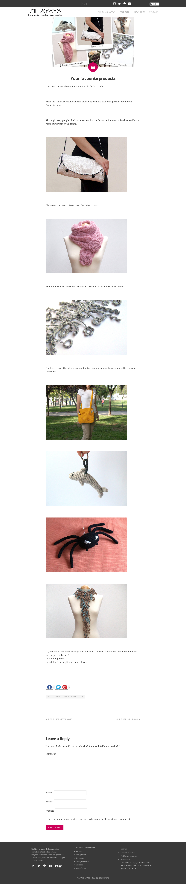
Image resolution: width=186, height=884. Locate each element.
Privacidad (125, 859)
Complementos (82, 861)
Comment (51, 753)
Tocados (79, 865)
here (61, 658)
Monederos (81, 868)
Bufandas (80, 858)
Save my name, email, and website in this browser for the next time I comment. (89, 819)
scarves (84, 120)
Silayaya (105, 877)
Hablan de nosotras (129, 856)
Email (49, 801)
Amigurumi (81, 854)
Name (50, 792)
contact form (79, 662)
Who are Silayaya (106, 12)
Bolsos (79, 851)
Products (124, 12)
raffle (49, 697)
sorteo (57, 697)
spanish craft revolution (73, 697)
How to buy (139, 12)
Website (50, 810)
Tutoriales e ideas (128, 852)
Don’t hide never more (60, 719)
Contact (153, 12)
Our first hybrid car (127, 719)
